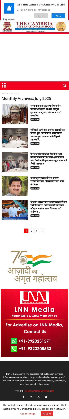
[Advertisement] (34, 58)
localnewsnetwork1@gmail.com (39, 391)
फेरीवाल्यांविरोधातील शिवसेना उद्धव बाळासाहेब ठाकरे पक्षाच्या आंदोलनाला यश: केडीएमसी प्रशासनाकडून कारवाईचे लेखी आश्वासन (48, 158)
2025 (11, 93)
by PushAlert (10, 19)
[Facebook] (23, 397)
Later (41, 16)
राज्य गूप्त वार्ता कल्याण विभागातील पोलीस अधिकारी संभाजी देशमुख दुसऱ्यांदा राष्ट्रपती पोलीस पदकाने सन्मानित (45, 110)
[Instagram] (31, 397)
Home (4, 93)
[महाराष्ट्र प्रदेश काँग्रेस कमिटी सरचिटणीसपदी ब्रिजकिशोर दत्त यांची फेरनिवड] (15, 186)
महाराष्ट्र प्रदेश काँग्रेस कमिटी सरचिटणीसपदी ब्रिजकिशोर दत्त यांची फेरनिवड (47, 181)
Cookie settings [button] (27, 414)
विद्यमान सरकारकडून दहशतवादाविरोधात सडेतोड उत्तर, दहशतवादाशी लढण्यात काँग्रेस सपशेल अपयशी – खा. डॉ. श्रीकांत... (48, 206)
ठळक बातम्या (35, 119)
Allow (58, 16)
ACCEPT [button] (47, 414)
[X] (38, 397)
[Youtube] (45, 397)
